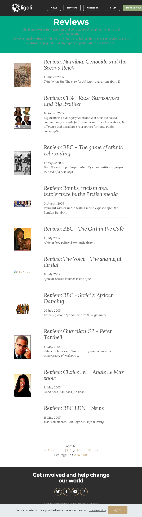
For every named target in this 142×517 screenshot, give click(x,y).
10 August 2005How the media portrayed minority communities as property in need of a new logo (85, 167)
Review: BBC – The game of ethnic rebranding (83, 150)
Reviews (72, 7)
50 (80, 455)
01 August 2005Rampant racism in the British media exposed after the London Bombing (81, 208)
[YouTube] (75, 491)
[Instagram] (84, 491)
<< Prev (49, 450)
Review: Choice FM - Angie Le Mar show (84, 375)
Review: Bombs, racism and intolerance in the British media (81, 191)
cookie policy (97, 510)
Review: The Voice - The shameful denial (82, 261)
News (54, 7)
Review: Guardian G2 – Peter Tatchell (78, 334)
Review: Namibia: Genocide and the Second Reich (85, 64)
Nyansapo (93, 7)
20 (76, 455)
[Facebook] (66, 491)
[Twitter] (58, 491)
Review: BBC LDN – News (74, 408)
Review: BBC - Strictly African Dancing (79, 298)
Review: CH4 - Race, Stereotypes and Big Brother (81, 100)
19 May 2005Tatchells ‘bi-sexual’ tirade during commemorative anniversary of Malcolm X (78, 351)
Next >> (92, 450)
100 (84, 455)
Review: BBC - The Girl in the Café (84, 228)
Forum (112, 7)
